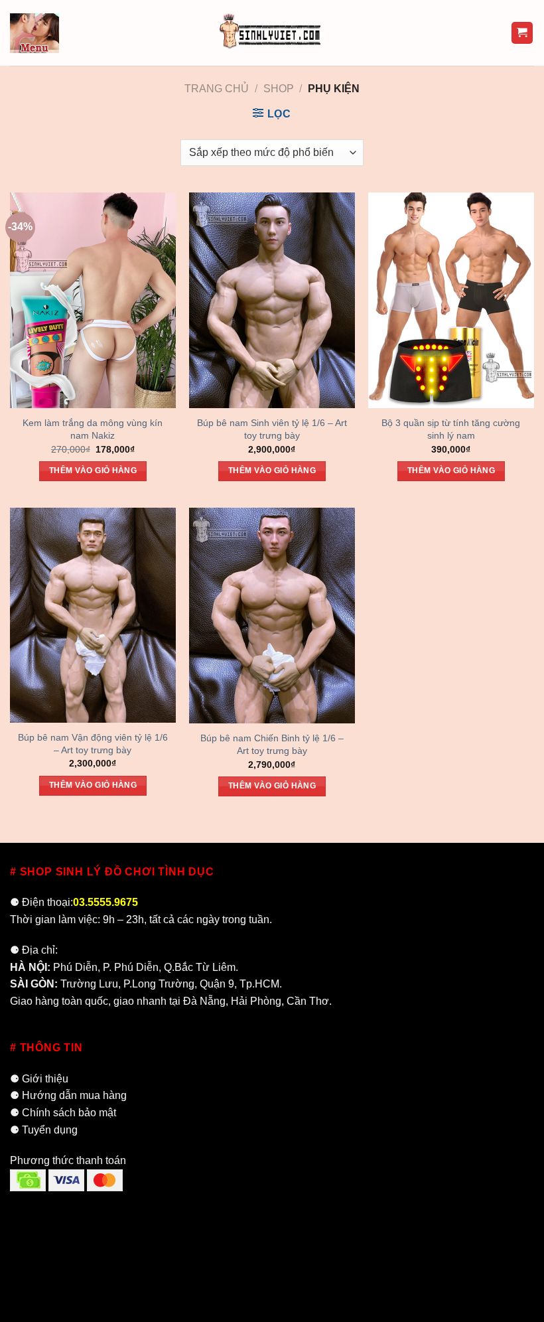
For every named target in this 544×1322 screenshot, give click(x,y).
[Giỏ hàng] (522, 33)
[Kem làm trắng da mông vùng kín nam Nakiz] (93, 300)
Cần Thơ (308, 1001)
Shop (278, 88)
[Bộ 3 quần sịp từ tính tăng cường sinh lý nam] (451, 300)
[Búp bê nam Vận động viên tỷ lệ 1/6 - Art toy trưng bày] (93, 615)
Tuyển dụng (50, 1130)
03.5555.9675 (105, 902)
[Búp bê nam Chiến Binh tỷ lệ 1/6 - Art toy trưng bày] (272, 616)
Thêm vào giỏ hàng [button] (93, 471)
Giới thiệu (45, 1078)
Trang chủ (216, 88)
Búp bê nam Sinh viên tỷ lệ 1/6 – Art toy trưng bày (272, 429)
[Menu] (34, 32)
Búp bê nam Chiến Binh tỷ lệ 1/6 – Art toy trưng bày (272, 744)
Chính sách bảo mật (69, 1112)
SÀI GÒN (32, 984)
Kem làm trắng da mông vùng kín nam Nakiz (93, 429)
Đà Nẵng (204, 1001)
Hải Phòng (256, 1001)
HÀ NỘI (28, 967)
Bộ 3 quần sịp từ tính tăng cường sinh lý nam (450, 429)
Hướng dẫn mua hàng (74, 1095)
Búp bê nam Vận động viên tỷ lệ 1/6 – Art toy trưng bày (93, 743)
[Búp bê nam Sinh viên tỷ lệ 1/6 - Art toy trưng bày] (272, 300)
